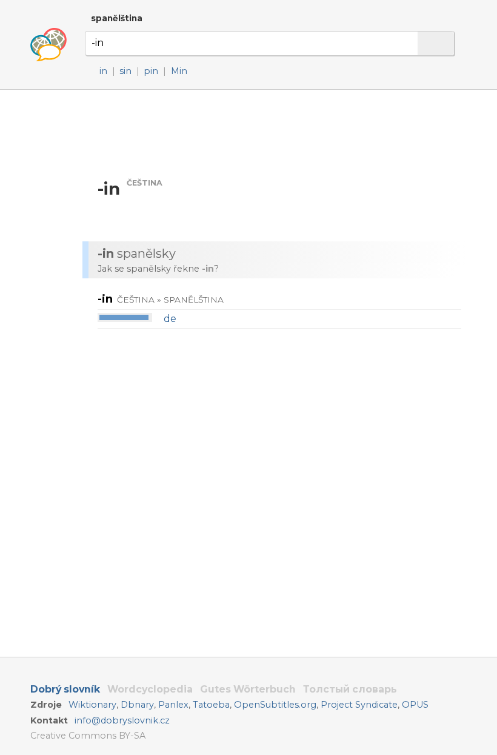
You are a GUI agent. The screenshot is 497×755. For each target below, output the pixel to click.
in (103, 70)
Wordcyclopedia (150, 689)
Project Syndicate (359, 704)
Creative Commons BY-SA (87, 735)
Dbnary (137, 704)
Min (179, 70)
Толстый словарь (350, 689)
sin (125, 70)
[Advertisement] (277, 133)
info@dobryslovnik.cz (122, 720)
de (170, 318)
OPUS (415, 704)
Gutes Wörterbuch (248, 689)
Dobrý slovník (65, 689)
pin (151, 70)
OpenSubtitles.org (275, 704)
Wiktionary (92, 704)
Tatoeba (211, 704)
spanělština (116, 18)
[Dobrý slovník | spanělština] (48, 45)
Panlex (173, 704)
